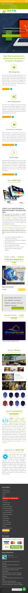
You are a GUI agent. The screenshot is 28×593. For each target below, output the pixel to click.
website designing (8, 225)
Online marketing (10, 3)
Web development (6, 117)
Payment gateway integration (16, 419)
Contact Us (5, 500)
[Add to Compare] (24, 272)
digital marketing (22, 428)
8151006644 (14, 6)
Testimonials (5, 532)
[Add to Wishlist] (24, 270)
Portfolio (6, 530)
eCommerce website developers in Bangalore (11, 582)
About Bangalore (6, 492)
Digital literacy (10, 555)
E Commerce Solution (19, 418)
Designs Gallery (6, 518)
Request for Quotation (10, 498)
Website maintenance (7, 508)
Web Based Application (8, 514)
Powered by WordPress (6, 592)
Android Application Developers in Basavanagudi (12, 568)
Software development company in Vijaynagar (11, 573)
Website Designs (6, 504)
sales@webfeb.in (14, 8)
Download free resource (18, 308)
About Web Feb (6, 490)
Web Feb (10, 556)
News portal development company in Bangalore (12, 584)
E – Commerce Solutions (8, 510)
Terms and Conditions (7, 528)
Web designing (6, 89)
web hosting (23, 227)
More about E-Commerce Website (11, 35)
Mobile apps (5, 516)
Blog (4, 496)
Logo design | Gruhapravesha (10, 341)
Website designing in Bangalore (9, 217)
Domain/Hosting (6, 502)
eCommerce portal (12, 428)
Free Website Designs (7, 506)
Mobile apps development (8, 174)
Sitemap (4, 526)
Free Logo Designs (7, 522)
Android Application (7, 524)
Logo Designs (6, 520)
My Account (3, 3)
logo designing (8, 227)
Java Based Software (7, 512)
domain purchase (5, 228)
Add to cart (21, 289)
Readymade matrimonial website (9, 581)
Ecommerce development (8, 144)
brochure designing (16, 227)
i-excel (15, 592)
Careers (4, 494)
